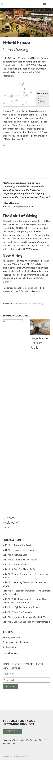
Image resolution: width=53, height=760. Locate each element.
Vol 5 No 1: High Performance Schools (21, 607)
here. (38, 291)
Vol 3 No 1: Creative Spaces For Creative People (26, 621)
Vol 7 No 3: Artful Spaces (15, 554)
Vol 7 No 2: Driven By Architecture (20, 559)
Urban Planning (10, 653)
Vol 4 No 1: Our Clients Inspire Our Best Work (25, 616)
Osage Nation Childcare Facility (39, 342)
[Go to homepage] (22, 4)
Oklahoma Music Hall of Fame (11, 522)
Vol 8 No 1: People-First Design (18, 549)
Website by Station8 (20, 756)
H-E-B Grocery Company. (32, 303)
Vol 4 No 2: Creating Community (18, 612)
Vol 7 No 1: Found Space (14, 564)
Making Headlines (12, 637)
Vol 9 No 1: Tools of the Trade (17, 545)
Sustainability (9, 647)
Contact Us (12, 731)
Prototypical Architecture (16, 642)
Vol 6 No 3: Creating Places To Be (19, 569)
